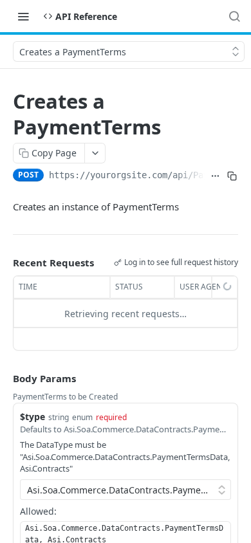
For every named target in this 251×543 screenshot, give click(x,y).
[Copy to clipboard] (232, 176)
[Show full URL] (215, 176)
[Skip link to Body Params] (4, 379)
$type (32, 416)
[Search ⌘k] (234, 16)
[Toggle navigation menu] (23, 16)
